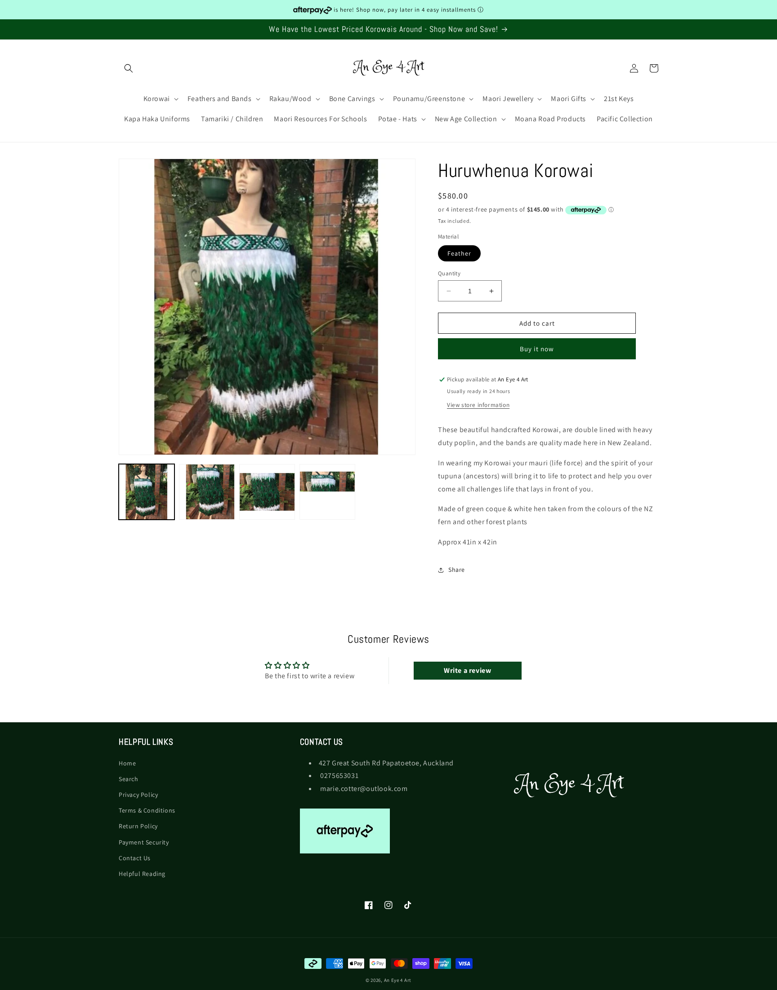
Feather (459, 253)
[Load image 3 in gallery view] (267, 492)
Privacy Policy (138, 794)
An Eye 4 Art (397, 980)
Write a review (467, 671)
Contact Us (135, 857)
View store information (478, 405)
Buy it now (537, 349)
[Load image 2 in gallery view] (207, 492)
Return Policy (138, 826)
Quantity (449, 273)
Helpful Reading (142, 873)
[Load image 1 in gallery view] (146, 492)
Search (128, 778)
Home (127, 763)
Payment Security (144, 842)
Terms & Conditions (147, 810)
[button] (128, 68)
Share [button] (456, 570)
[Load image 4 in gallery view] (327, 492)
